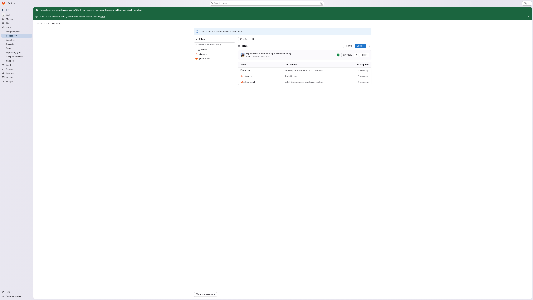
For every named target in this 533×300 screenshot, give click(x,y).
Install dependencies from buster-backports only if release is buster (305, 82)
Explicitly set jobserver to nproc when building (268, 53)
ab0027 (249, 56)
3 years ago (363, 70)
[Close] (528, 10)
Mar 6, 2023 (265, 56)
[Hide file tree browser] (196, 39)
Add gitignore (291, 76)
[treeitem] (214, 50)
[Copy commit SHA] (356, 55)
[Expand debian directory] (196, 49)
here (102, 16)
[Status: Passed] (338, 55)
